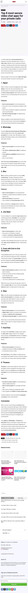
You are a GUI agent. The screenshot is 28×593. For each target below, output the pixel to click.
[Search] (26, 2)
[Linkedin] (15, 589)
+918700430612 (5, 549)
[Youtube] (12, 589)
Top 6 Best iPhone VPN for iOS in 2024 (9, 513)
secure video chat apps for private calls (9, 442)
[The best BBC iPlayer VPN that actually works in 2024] (7, 468)
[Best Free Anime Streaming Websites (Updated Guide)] (7, 451)
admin (4, 21)
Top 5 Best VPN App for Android (8, 509)
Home (2, 5)
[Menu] (1, 2)
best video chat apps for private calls (12, 438)
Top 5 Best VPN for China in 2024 (8, 505)
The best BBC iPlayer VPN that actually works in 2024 (7, 479)
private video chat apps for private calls (9, 440)
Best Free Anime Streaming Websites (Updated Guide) (6, 462)
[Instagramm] (7, 589)
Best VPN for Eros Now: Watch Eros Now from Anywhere (20, 479)
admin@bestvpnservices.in (6, 547)
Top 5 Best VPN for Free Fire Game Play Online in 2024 (13, 517)
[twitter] (5, 589)
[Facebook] (2, 589)
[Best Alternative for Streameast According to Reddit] (20, 451)
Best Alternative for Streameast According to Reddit (20, 462)
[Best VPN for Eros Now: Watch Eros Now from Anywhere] (20, 468)
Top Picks (6, 5)
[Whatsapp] (10, 589)
